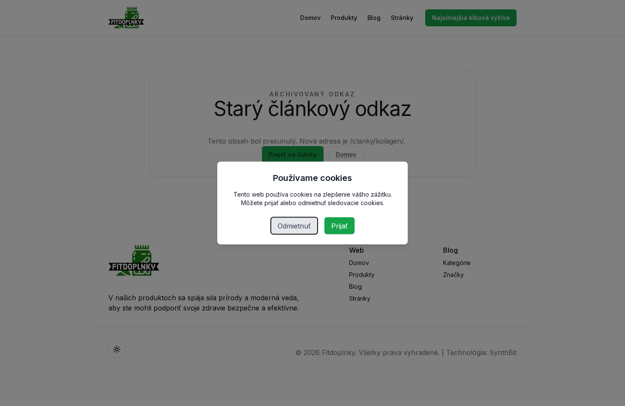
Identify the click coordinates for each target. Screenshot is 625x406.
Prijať (339, 226)
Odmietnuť (294, 226)
